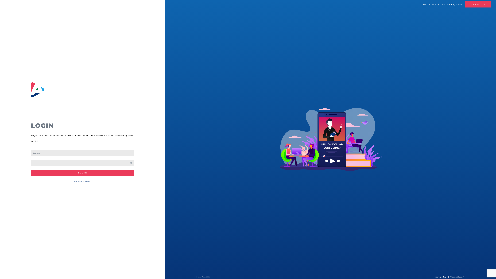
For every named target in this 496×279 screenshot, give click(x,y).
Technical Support (457, 277)
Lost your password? (82, 181)
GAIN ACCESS (478, 4)
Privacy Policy (441, 277)
